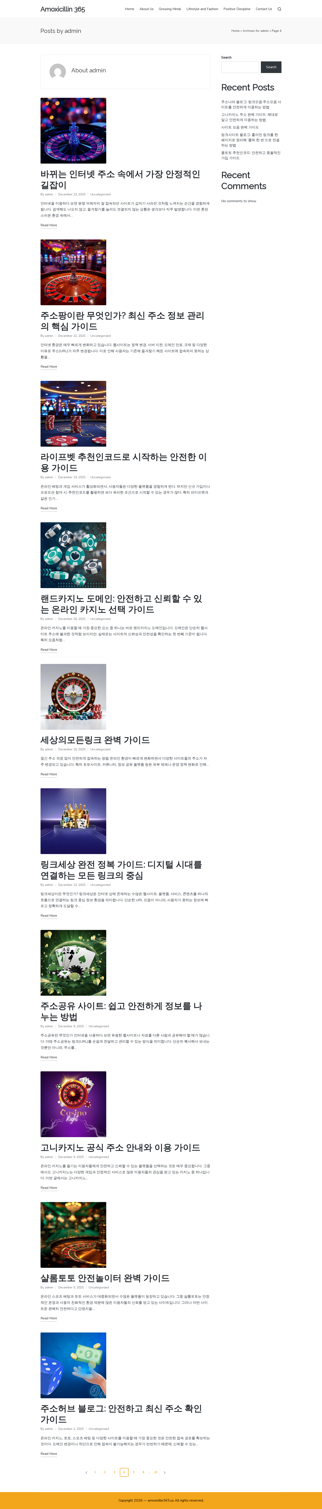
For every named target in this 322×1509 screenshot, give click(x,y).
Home (236, 31)
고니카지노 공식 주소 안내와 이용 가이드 (120, 1147)
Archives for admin (256, 31)
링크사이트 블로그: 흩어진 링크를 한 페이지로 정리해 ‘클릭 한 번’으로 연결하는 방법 (250, 140)
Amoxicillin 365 (63, 9)
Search (226, 57)
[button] (85, 1472)
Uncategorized (100, 194)
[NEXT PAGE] (164, 1472)
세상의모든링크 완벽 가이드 (95, 740)
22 (155, 1472)
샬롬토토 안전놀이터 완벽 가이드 (105, 1278)
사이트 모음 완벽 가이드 (240, 127)
